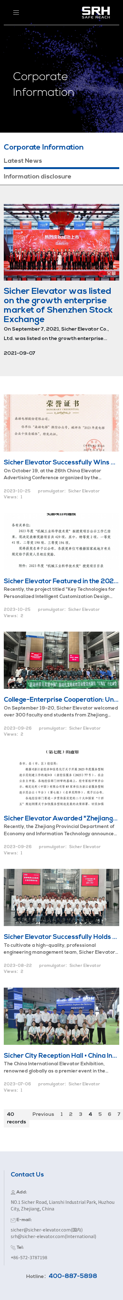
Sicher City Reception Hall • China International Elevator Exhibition (61, 1056)
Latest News (23, 161)
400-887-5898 (73, 1276)
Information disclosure (38, 177)
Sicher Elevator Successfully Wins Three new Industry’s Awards (61, 462)
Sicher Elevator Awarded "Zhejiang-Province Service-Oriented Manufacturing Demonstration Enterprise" (61, 818)
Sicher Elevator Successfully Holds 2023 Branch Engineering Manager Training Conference (61, 937)
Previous (43, 1114)
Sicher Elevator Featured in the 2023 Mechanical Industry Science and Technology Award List (61, 581)
